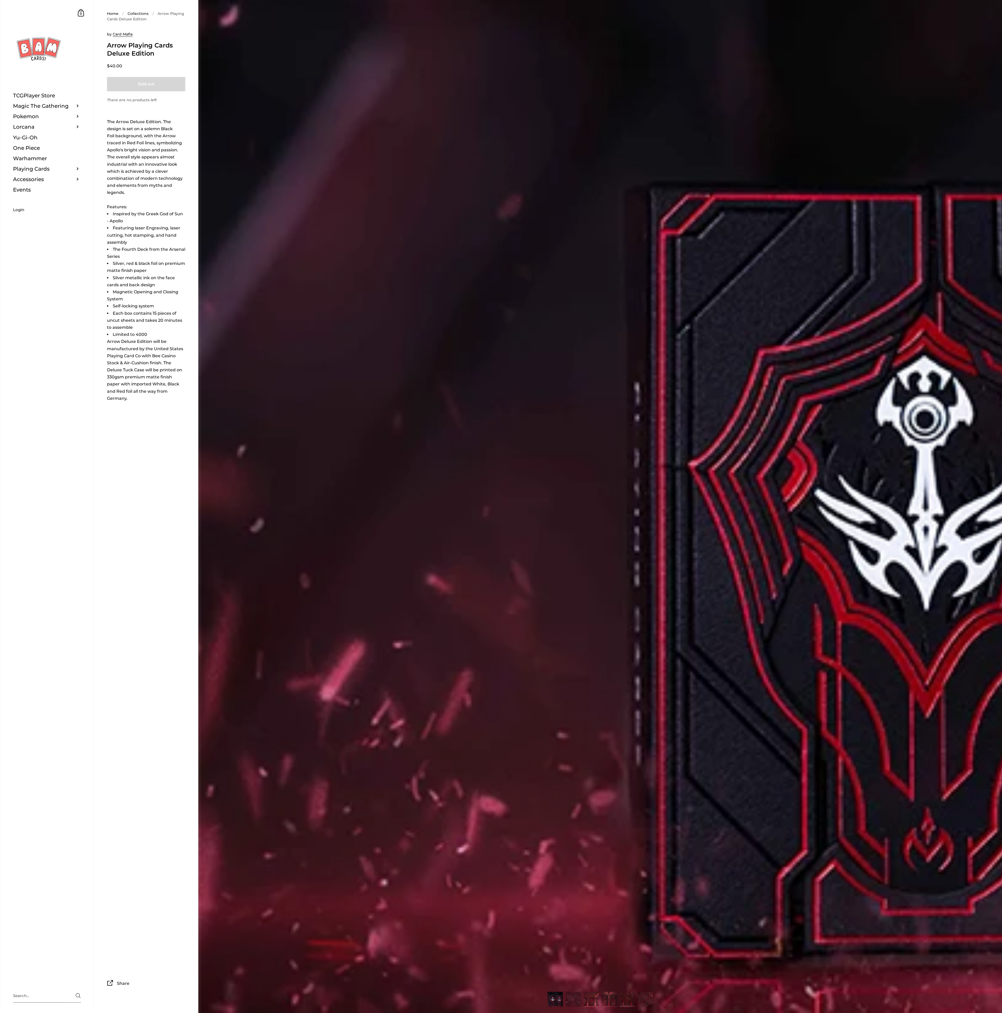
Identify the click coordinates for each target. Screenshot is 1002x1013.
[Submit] (78, 995)
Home (112, 13)
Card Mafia (123, 34)
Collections (138, 13)
